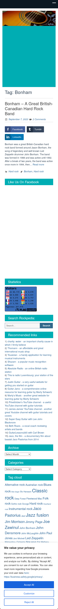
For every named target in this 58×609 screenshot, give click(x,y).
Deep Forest (20, 498)
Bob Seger (15, 491)
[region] (29, 575)
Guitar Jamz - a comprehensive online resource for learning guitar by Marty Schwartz (28, 390)
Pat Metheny (43, 541)
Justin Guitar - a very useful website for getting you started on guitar (26, 383)
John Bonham (27, 528)
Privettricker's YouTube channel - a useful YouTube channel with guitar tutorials (28, 404)
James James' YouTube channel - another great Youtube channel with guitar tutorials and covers (28, 412)
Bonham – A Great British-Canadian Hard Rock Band (29, 108)
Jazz (23, 515)
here (26, 572)
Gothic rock (16, 503)
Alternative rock (15, 485)
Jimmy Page (34, 521)
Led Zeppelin (34, 538)
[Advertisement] (29, 56)
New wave (31, 541)
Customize (29, 593)
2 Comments (39, 119)
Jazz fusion (37, 514)
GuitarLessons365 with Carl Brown (26, 432)
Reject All (29, 602)
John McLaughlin (30, 533)
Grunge (25, 503)
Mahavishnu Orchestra (15, 541)
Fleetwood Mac (34, 498)
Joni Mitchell (19, 538)
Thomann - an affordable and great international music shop (24, 349)
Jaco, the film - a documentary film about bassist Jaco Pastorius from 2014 (27, 437)
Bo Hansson (25, 491)
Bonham (28, 171)
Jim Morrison (15, 521)
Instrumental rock (21, 508)
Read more (38, 164)
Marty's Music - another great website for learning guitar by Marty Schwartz (27, 397)
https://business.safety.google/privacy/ (23, 576)
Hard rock (14, 171)
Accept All (29, 584)
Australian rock (34, 485)
